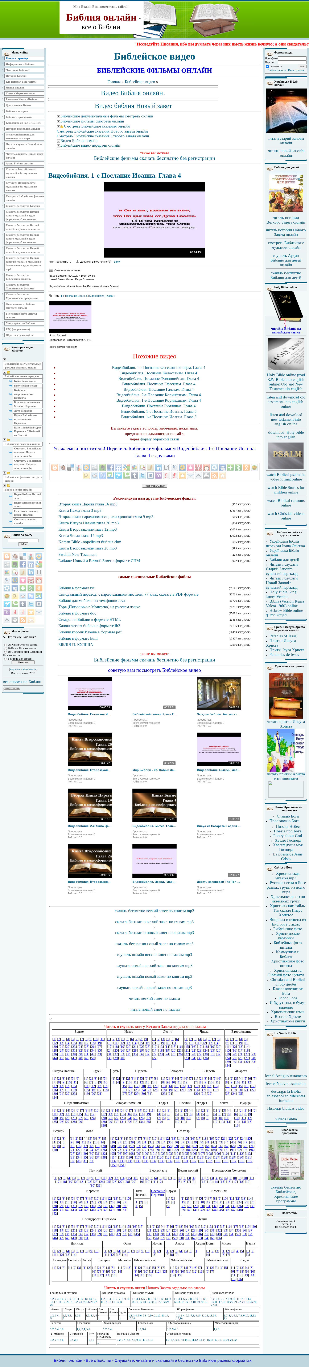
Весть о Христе (288, 1016)
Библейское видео (140, 81)
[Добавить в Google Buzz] (7, 572)
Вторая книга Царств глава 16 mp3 (88, 504)
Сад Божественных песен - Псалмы (26, 512)
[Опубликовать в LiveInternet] (39, 572)
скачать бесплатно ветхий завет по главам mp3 (154, 921)
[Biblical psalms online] (286, 468)
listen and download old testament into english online (286, 402)
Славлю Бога (288, 816)
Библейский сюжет (25, 385)
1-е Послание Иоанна (74, 295)
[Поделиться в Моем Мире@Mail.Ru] (15, 580)
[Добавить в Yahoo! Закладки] (7, 612)
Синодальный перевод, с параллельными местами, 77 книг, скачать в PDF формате (128, 594)
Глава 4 (110, 295)
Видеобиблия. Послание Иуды (90, 714)
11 (78, 1299)
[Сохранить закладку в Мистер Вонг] (31, 580)
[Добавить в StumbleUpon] (39, 596)
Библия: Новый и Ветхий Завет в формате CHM (99, 561)
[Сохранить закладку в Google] (39, 564)
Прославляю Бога (284, 821)
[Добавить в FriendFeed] (31, 564)
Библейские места (25, 381)
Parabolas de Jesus (284, 654)
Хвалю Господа (288, 840)
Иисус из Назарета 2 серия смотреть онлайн (219, 826)
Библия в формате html (78, 638)
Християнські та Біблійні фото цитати (286, 972)
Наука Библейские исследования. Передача (25, 419)
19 (63, 1302)
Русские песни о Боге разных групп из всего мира (286, 887)
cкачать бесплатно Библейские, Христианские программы (286, 1194)
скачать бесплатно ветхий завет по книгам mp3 (154, 911)
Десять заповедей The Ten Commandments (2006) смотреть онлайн (219, 881)
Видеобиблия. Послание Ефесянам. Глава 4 (158, 384)
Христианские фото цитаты (287, 963)
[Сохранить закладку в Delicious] (23, 556)
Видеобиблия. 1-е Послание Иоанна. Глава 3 (159, 417)
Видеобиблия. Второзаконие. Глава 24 (90, 881)
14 (90, 1299)
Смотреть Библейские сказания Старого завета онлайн (27, 464)
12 (82, 1299)
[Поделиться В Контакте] (39, 604)
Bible (117, 261)
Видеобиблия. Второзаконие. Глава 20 (90, 770)
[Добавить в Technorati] (15, 604)
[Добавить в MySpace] (15, 588)
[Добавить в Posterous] (15, 596)
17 (55, 1302)
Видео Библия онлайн (18, 489)
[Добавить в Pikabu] (7, 596)
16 (51, 1302)
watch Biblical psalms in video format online (285, 476)
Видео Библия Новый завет (27, 504)
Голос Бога (288, 998)
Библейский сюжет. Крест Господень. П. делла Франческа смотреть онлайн (154, 714)
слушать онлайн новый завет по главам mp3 (154, 987)
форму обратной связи (159, 439)
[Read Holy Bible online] (286, 325)
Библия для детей (284, 559)
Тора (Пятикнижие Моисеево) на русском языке (99, 607)
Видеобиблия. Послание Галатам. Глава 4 (159, 389)
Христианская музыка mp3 (287, 875)
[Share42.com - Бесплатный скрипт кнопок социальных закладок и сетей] (31, 620)
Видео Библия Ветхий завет (27, 496)
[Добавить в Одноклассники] (39, 588)
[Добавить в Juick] (23, 572)
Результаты (15, 669)
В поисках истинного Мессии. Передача (27, 404)
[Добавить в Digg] (7, 564)
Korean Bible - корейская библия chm (89, 542)
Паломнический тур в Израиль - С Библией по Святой (27, 431)
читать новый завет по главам (154, 1009)
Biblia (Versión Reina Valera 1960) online (285, 603)
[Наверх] (7, 620)
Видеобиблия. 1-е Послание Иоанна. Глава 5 (159, 411)
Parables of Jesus (282, 636)
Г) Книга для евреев (20, 658)
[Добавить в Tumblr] (23, 604)
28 (51, 1304)
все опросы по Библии (22, 682)
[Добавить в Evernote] (15, 564)
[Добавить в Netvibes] (23, 588)
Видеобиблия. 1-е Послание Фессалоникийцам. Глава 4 (158, 367)
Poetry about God (287, 835)
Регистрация (296, 70)
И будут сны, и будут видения (288, 1004)
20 (67, 1302)
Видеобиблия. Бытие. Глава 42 (219, 770)
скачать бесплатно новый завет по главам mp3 (155, 943)
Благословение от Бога (287, 991)
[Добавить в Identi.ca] (15, 572)
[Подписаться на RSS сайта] (23, 620)
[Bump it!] (31, 556)
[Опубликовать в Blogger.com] (7, 556)
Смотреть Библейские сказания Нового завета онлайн (27, 452)
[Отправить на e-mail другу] (39, 612)
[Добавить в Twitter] (31, 604)
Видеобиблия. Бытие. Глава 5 (154, 826)
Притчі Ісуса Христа (286, 650)
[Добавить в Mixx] (39, 580)
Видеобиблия (96, 295)
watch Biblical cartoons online (286, 502)
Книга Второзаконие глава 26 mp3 (87, 548)
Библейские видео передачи (22, 376)
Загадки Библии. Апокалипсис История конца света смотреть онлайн (219, 714)
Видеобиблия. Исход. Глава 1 (154, 881)
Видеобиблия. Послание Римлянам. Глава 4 (159, 406)
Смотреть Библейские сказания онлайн (97, 126)
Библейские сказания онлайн (22, 443)
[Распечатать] (15, 620)
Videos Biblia (286, 1119)
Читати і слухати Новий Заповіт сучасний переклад (282, 583)
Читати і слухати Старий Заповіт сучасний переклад (282, 569)
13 (86, 1299)
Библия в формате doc (77, 613)
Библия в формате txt (76, 588)
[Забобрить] (15, 556)
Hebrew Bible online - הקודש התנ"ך (285, 612)
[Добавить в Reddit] (23, 596)
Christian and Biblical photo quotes (287, 981)
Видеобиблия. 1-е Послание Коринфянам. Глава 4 (158, 400)
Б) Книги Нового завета (22, 648)
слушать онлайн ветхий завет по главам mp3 (154, 954)
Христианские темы (287, 1012)
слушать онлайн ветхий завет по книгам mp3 (154, 965)
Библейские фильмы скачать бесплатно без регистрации (154, 158)
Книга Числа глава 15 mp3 (80, 535)
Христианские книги (287, 1021)
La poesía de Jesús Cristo (287, 856)
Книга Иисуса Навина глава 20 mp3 (88, 523)
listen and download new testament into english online (286, 419)
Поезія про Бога (287, 831)
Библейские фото (287, 929)
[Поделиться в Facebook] (23, 564)
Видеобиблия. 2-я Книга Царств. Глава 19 (90, 826)
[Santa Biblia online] (286, 1069)
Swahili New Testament (77, 554)
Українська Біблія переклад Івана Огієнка (285, 543)
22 (76, 1302)
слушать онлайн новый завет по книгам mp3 (154, 976)
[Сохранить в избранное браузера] (31, 612)
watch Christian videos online (286, 515)
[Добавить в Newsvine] (31, 588)
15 (94, 1299)
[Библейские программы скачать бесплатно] (286, 1179)
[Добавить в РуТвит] (31, 596)
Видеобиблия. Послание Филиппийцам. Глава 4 (158, 378)
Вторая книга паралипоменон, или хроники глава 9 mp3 (105, 516)
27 (95, 1302)
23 (80, 1302)
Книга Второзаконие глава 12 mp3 (87, 529)
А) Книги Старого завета (22, 644)
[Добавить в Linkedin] (31, 572)
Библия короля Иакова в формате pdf (89, 632)
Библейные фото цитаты (288, 944)
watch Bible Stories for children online (286, 489)
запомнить (275, 66)
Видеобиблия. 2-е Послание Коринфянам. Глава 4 (158, 395)
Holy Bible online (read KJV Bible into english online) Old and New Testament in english (286, 382)
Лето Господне (23, 410)
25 (88, 1302)
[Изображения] (70, 317)
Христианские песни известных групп (288, 898)
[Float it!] (39, 556)
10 (73, 1299)
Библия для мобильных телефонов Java (91, 600)
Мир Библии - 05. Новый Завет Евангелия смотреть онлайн (154, 770)
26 (91, 1302)
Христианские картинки (288, 935)
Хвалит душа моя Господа (288, 847)
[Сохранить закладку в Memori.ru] (23, 580)
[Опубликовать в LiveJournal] (7, 580)
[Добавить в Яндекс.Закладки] (15, 612)
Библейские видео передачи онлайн (90, 145)
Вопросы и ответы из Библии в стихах (287, 921)
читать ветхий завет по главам (154, 998)
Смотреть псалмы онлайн (25, 521)
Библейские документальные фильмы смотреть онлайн (23, 365)
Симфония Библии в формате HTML (89, 619)
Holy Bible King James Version (281, 594)
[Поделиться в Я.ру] (23, 612)
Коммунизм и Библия (287, 954)
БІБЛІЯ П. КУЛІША (75, 644)
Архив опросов (29, 669)
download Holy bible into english (286, 434)
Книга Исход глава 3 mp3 (80, 510)
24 (84, 1302)
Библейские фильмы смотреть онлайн (23, 478)
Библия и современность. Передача (23, 394)
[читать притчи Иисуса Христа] (286, 718)
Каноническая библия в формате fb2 (89, 626)
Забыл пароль (277, 70)
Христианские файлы (288, 906)
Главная (114, 81)
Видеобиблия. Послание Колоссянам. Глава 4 (158, 373)
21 (72, 1302)
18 (59, 1302)
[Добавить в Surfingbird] (7, 604)
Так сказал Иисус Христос (287, 912)
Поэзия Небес (288, 826)
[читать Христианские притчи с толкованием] (286, 796)
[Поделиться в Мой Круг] (7, 588)
